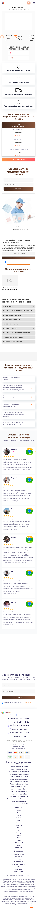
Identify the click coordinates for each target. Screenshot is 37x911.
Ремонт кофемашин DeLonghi (19, 781)
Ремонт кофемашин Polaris (19, 784)
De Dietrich (19, 847)
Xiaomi (19, 813)
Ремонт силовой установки (18, 150)
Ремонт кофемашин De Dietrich (19, 804)
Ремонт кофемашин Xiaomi (19, 769)
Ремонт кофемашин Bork (19, 786)
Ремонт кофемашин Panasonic (19, 771)
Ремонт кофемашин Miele (19, 791)
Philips (19, 810)
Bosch (19, 820)
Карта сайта (18, 872)
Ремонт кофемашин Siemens (18, 779)
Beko (19, 838)
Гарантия (18, 857)
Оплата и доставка (18, 864)
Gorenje (19, 833)
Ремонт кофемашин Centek (19, 796)
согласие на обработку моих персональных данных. (17, 703)
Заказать (18, 136)
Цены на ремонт (18, 854)
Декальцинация (18, 140)
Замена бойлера (18, 130)
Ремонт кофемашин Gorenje (19, 789)
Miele (19, 835)
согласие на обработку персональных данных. (18, 264)
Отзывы (18, 859)
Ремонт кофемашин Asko (19, 801)
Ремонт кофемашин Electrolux (19, 774)
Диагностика (18, 862)
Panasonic (19, 815)
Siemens (19, 823)
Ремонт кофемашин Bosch (19, 776)
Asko (18, 845)
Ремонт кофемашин (17, 7)
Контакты (18, 869)
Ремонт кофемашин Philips (19, 767)
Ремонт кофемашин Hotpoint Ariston (19, 799)
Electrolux (19, 818)
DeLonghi (19, 825)
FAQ (18, 867)
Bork (18, 830)
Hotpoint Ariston (19, 843)
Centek (19, 840)
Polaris (19, 828)
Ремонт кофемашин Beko (19, 794)
